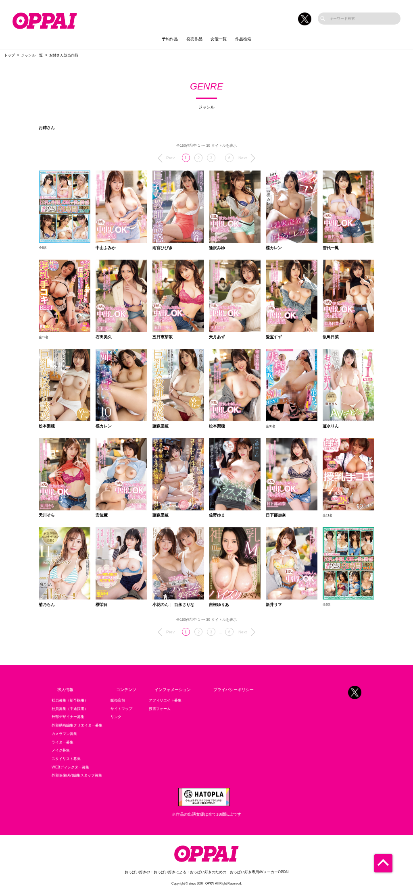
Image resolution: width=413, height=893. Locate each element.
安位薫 (102, 515)
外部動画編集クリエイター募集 (77, 725)
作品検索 (243, 39)
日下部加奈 (276, 515)
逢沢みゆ (217, 248)
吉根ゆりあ (219, 605)
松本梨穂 (47, 426)
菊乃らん (47, 605)
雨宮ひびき (162, 248)
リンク (116, 717)
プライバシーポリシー (233, 689)
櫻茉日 (102, 605)
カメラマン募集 (64, 734)
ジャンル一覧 (32, 55)
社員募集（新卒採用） (70, 700)
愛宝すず (274, 337)
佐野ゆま (217, 515)
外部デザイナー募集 (68, 717)
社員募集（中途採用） (70, 709)
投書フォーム (160, 709)
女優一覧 (219, 39)
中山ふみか (106, 248)
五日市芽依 (162, 337)
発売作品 (194, 39)
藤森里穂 (160, 426)
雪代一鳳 (331, 248)
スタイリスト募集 (66, 759)
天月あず (217, 337)
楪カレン (274, 248)
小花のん (160, 605)
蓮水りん (331, 426)
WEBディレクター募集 (70, 767)
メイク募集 (61, 750)
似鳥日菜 (331, 337)
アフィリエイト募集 (165, 700)
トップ (9, 55)
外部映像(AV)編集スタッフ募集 (77, 775)
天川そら (47, 515)
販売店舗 (118, 700)
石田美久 (104, 337)
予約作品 (170, 39)
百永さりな (184, 605)
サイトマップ (121, 709)
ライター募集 (62, 742)
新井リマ (274, 605)
